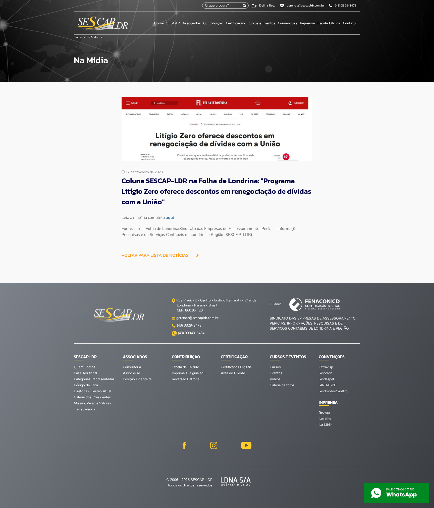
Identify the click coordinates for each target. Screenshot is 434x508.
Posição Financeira (137, 379)
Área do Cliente (233, 373)
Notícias (325, 418)
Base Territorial (85, 373)
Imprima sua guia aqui (189, 373)
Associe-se (131, 373)
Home (159, 23)
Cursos (275, 367)
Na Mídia (92, 37)
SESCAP (173, 23)
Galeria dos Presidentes (92, 397)
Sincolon (325, 373)
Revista (324, 412)
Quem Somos (84, 367)
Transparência (84, 409)
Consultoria (132, 367)
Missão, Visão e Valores (92, 403)
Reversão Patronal (186, 379)
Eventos (276, 373)
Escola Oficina (328, 23)
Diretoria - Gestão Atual (92, 391)
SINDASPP (327, 385)
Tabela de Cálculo (185, 367)
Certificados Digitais (236, 367)
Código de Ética (86, 385)
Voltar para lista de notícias (155, 255)
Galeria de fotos (282, 385)
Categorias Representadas (94, 379)
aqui (170, 217)
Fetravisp (326, 367)
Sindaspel (326, 379)
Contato (349, 23)
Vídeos (275, 379)
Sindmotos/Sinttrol (334, 391)
